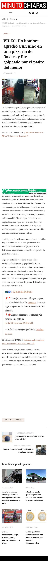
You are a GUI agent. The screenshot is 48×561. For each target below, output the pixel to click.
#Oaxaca (32, 302)
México (6, 33)
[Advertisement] (24, 164)
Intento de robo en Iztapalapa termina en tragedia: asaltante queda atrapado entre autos (11, 497)
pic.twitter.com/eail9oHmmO (19, 323)
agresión (7, 420)
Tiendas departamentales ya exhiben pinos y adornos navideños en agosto (11, 537)
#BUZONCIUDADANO (21, 292)
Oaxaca (19, 420)
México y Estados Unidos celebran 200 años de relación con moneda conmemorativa (34, 537)
